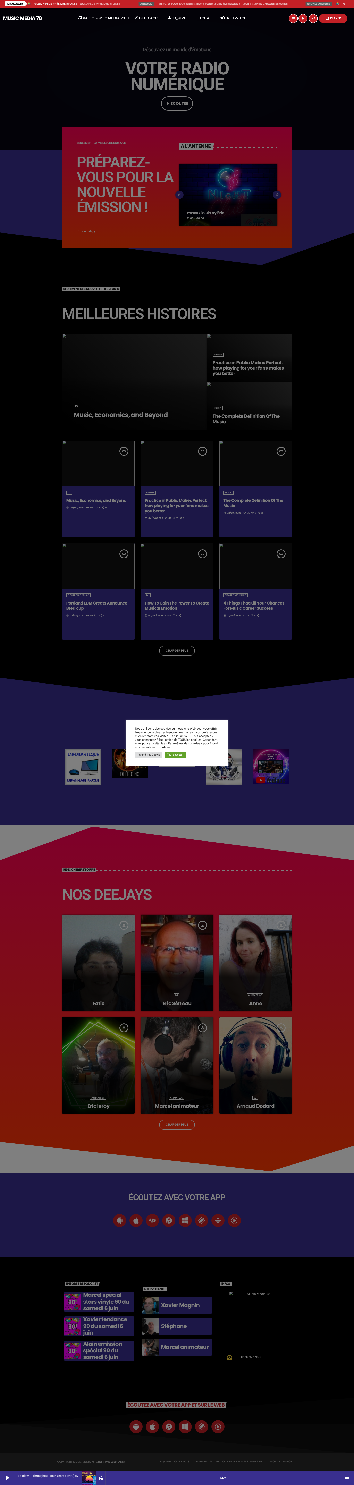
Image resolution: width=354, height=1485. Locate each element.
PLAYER (333, 18)
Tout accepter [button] (175, 754)
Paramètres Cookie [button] (148, 754)
